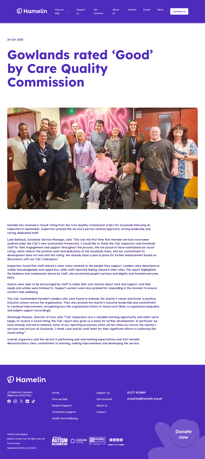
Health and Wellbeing (65, 418)
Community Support (64, 412)
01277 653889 (136, 392)
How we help (59, 11)
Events (146, 9)
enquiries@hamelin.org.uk (144, 398)
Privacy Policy (13, 443)
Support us (81, 11)
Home (55, 392)
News (160, 9)
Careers (132, 9)
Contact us (179, 11)
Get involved (98, 11)
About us (116, 11)
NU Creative (21, 434)
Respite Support (62, 405)
